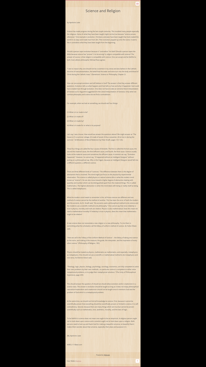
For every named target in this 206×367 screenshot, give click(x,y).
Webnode (107, 355)
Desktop (78, 361)
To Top (137, 361)
